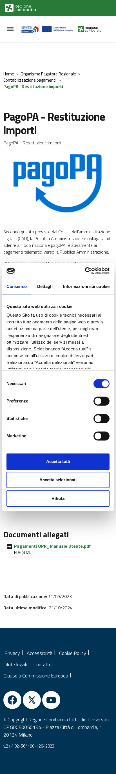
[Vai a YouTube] (51, 700)
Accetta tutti (58, 461)
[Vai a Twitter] (32, 700)
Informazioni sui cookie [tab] (86, 286)
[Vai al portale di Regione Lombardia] (20, 8)
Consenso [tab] (16, 286)
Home (8, 74)
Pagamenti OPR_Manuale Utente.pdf (52, 546)
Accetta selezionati (58, 479)
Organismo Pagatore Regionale (48, 74)
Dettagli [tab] (45, 286)
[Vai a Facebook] (12, 700)
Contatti (42, 664)
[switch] (101, 401)
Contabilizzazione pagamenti (29, 80)
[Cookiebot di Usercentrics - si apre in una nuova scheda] (85, 270)
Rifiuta (58, 498)
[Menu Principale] (10, 29)
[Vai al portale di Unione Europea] (60, 29)
